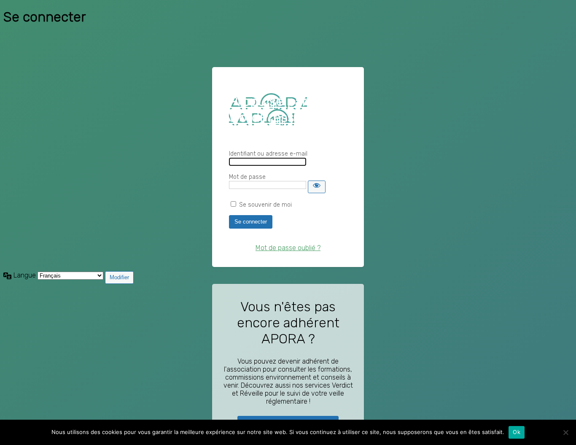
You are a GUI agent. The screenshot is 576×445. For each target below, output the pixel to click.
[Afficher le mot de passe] (317, 187)
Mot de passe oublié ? (288, 248)
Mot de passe (247, 177)
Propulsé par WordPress (268, 109)
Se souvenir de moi (265, 204)
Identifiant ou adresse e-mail (268, 153)
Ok (516, 432)
